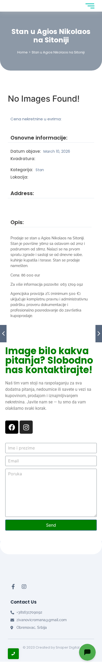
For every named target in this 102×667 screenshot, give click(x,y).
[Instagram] (26, 427)
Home (22, 52)
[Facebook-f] (13, 586)
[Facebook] (11, 427)
